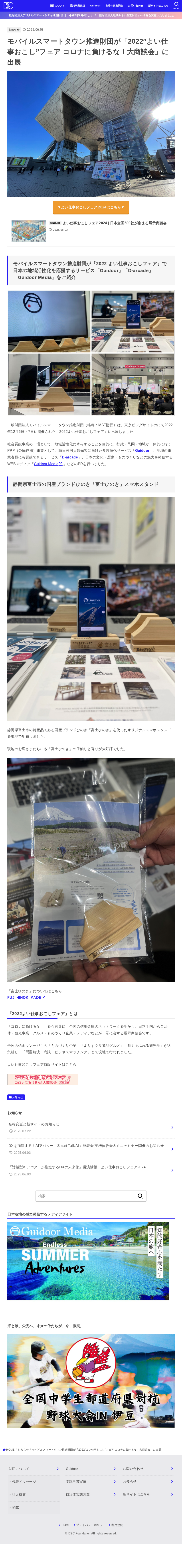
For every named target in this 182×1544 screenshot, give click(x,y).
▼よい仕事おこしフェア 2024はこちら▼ (91, 207)
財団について (57, 5)
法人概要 (19, 1495)
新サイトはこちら (158, 5)
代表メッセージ (24, 1481)
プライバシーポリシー (91, 1525)
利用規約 (117, 1525)
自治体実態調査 (114, 5)
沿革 (15, 1508)
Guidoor (95, 5)
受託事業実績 (77, 5)
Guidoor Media (46, 464)
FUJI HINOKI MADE (24, 997)
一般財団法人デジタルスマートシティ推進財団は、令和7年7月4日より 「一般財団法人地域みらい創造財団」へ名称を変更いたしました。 (91, 15)
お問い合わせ (135, 5)
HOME (65, 1525)
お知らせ (14, 29)
